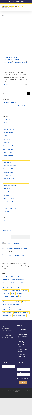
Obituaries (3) (8, 136)
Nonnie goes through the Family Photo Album (17, 249)
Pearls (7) (5, 205)
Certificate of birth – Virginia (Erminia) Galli (14, 105)
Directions (20, 287)
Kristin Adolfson (16, 301)
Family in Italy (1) (7, 159)
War (5, 63)
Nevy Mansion (25, 301)
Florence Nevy (20, 293)
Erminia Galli (6, 290)
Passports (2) (7, 139)
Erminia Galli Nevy (15, 290)
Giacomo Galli (14, 296)
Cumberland (20, 285)
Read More (6, 84)
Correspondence (21, 61)
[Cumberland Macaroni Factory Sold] (4, 255)
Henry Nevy (11, 298)
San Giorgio (16, 307)
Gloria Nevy (22, 296)
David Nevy (13, 287)
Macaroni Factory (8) (8, 192)
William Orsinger (17, 315)
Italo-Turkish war (15, 62)
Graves (4, 298)
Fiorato (13, 293)
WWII (24, 315)
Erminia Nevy (24, 290)
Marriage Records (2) (9, 132)
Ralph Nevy (24, 62)
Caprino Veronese (13, 282)
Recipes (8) (6, 211)
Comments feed (7, 227)
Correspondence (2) (8, 145)
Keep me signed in (23, 378)
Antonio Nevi (6, 279)
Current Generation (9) (9, 149)
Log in (4, 220)
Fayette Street (6, 293)
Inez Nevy (25, 298)
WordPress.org (7, 230)
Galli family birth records (9, 102)
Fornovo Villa (6, 296)
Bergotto (5, 282)
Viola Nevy (20, 309)
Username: (20, 367)
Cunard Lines (6, 287)
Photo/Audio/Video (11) (9, 208)
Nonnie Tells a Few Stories (22, 350)
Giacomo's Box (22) (8, 168)
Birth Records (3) (8, 126)
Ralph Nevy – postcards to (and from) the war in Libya (15, 58)
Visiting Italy (26, 312)
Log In (23, 382)
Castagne (21, 282)
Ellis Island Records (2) (10, 178)
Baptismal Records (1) (10, 122)
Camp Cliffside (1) (9, 152)
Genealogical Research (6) (9, 165)
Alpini (5, 62)
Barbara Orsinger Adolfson (17, 279)
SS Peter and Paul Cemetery (9, 309)
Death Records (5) (9, 129)
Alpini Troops (9, 62)
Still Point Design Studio (21, 390)
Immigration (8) (7, 175)
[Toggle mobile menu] (29, 6)
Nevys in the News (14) (9, 198)
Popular (7, 237)
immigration (18, 298)
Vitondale (5, 315)
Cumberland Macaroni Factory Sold (16, 255)
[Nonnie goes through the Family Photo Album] (4, 249)
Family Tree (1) (7, 162)
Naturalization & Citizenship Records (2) (14, 182)
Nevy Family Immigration (13, 243)
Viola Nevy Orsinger (7, 312)
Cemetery (5, 285)
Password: (19, 372)
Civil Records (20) (7, 119)
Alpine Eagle (6, 276)
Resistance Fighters (7, 307)
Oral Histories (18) (8, 201)
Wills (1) (6, 142)
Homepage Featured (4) (9, 172)
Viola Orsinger (17, 312)
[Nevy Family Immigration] (4, 243)
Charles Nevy (12, 285)
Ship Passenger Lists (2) (10, 185)
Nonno (20, 62)
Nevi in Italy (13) (7, 195)
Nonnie (4, 304)
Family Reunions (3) (9, 155)
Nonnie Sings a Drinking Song (22, 355)
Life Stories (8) (6, 188)
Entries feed (6, 223)
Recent (16, 237)
